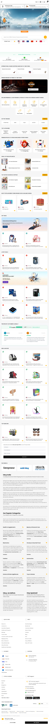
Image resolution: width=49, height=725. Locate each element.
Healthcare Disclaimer (6, 647)
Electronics (6, 543)
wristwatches (6, 567)
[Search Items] (45, 37)
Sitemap (3, 632)
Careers (27, 632)
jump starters (41, 563)
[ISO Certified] (13, 705)
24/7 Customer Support (34, 681)
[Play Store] (36, 698)
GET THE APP (36, 722)
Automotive (30, 558)
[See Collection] (24, 86)
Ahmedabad (4, 693)
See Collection (34, 88)
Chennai (3, 689)
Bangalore (3, 685)
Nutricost (5, 536)
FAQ (26, 636)
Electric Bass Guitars (33, 132)
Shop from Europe (22, 712)
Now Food (11, 536)
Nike (19, 563)
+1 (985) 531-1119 (30, 692)
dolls (33, 583)
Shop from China (4, 712)
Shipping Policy (4, 638)
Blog (26, 634)
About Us (3, 624)
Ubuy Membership (5, 643)
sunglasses (13, 567)
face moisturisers (38, 536)
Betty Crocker (43, 122)
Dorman (44, 567)
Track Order (4, 634)
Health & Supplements (9, 527)
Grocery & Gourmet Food (34, 543)
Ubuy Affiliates (28, 640)
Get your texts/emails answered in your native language (37, 684)
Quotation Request (5, 628)
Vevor (15, 122)
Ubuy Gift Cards (28, 643)
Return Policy (28, 630)
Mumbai (3, 680)
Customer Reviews (29, 628)
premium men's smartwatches (11, 552)
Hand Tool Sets (43, 132)
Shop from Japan (20, 711)
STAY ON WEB (12, 722)
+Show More (4, 672)
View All (45, 118)
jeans (6, 566)
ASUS (6, 122)
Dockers (33, 122)
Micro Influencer (5, 640)
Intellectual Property (5, 630)
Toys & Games (31, 574)
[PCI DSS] (4, 705)
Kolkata (3, 687)
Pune (2, 695)
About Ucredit (28, 638)
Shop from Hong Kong (30, 711)
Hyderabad (3, 691)
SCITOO (24, 122)
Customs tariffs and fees (6, 636)
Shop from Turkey (13, 712)
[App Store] (28, 698)
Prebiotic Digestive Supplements (24, 132)
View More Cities (5, 697)
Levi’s (4, 564)
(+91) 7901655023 (30, 688)
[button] (37, 2)
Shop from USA (4, 711)
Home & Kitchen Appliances (10, 574)
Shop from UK (12, 711)
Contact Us (3, 626)
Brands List (27, 626)
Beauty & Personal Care (33, 527)
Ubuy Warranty (4, 645)
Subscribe (24, 457)
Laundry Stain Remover (15, 132)
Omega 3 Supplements (5, 132)
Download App (28, 624)
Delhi (2, 683)
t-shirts (21, 564)
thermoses (16, 580)
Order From (7, 41)
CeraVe (45, 536)
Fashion (5, 558)
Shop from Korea (40, 711)
